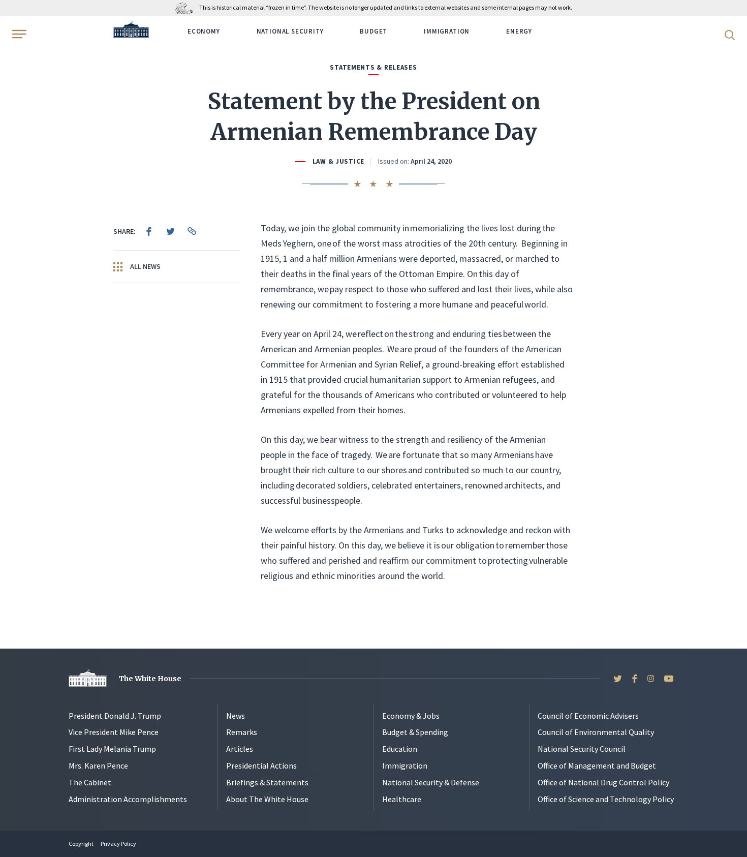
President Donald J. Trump (115, 716)
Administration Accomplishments (128, 799)
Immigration (447, 31)
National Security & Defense (430, 782)
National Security (290, 31)
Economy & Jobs (411, 716)
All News (145, 266)
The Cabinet (90, 782)
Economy (204, 31)
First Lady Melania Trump (112, 749)
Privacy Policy (118, 843)
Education (399, 749)
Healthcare (401, 799)
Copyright (81, 843)
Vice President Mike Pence (114, 732)
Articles (239, 749)
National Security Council (582, 749)
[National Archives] (186, 7)
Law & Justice (338, 161)
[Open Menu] (18, 34)
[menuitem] (149, 231)
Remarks (241, 732)
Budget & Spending (415, 732)
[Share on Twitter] (170, 231)
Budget (373, 31)
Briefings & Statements (267, 782)
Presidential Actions (261, 765)
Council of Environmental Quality (596, 732)
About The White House (267, 799)
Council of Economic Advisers (588, 716)
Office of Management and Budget (597, 765)
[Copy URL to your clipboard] (191, 231)
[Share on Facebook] (149, 231)
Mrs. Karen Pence (98, 765)
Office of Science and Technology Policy (606, 799)
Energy (519, 31)
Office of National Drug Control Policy (603, 782)
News (235, 716)
